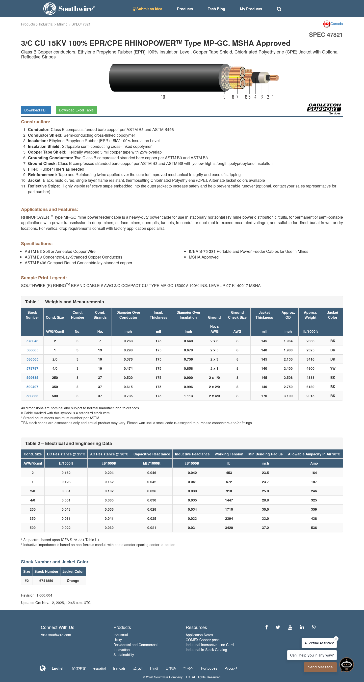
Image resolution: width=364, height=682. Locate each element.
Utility (117, 639)
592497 (32, 386)
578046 (32, 340)
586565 (32, 359)
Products (28, 24)
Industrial (46, 24)
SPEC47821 (81, 24)
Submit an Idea (148, 8)
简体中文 (79, 668)
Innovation (121, 649)
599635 (32, 377)
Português (209, 668)
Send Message (320, 667)
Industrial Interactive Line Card (210, 644)
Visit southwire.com (56, 634)
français (119, 668)
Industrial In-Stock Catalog (206, 649)
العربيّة (138, 668)
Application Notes (199, 634)
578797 (32, 368)
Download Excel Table (76, 109)
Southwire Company (168, 677)
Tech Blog (216, 8)
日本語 (170, 668)
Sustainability (123, 654)
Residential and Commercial (135, 644)
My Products (251, 8)
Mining (62, 24)
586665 (32, 349)
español (99, 668)
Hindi (154, 668)
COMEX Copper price (203, 639)
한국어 (188, 668)
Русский (231, 668)
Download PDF (36, 109)
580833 (32, 395)
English (58, 668)
